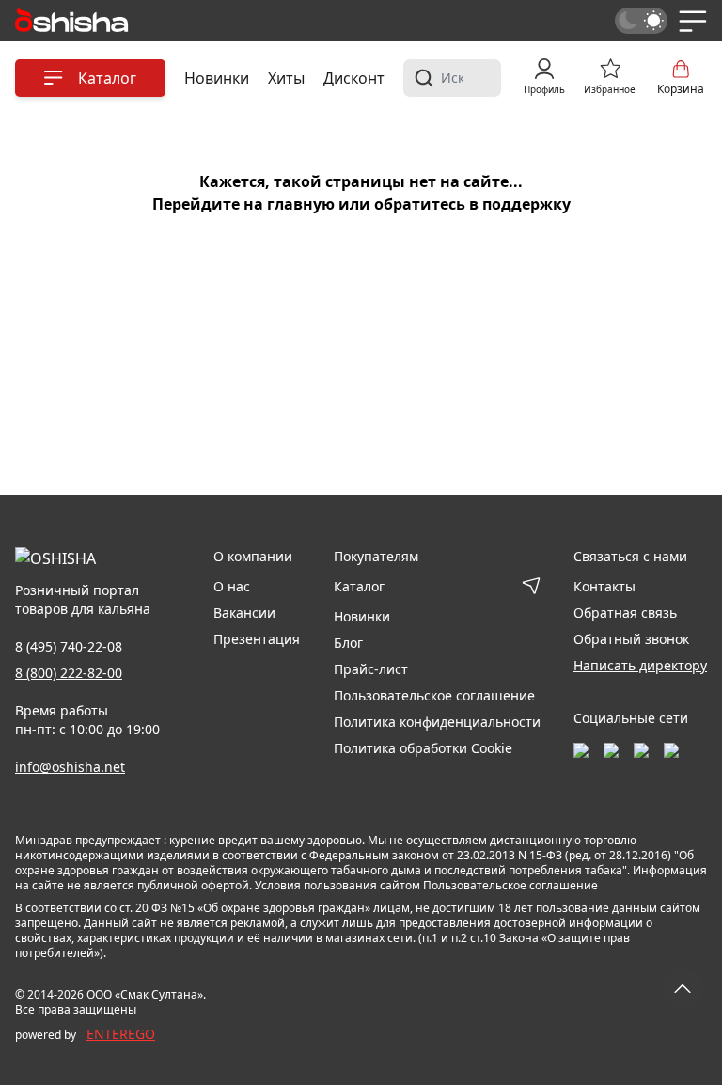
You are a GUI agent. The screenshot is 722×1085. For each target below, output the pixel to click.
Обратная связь (625, 612)
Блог (348, 643)
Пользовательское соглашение (434, 695)
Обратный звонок (631, 639)
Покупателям (376, 556)
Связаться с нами (630, 556)
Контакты (604, 586)
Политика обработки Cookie (423, 748)
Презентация (256, 639)
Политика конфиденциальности (437, 722)
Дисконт (354, 78)
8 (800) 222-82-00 (68, 673)
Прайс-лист (371, 669)
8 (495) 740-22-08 (68, 646)
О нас (231, 586)
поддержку (526, 204)
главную (301, 204)
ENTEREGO (120, 1034)
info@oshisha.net (70, 767)
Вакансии (244, 612)
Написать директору (640, 665)
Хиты (286, 78)
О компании (252, 556)
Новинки (216, 78)
